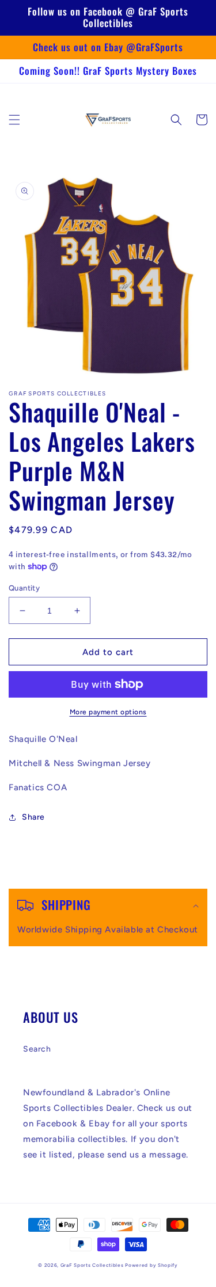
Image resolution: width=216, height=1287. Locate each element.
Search (37, 1049)
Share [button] (33, 817)
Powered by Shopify (151, 1265)
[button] (14, 119)
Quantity (24, 588)
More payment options (108, 712)
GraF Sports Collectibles (92, 1265)
